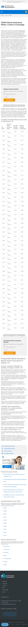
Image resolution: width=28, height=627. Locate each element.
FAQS (19, 2)
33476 (3, 288)
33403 (3, 131)
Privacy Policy (24, 624)
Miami (5, 555)
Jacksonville (6, 549)
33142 (5, 520)
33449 (3, 240)
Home (3, 15)
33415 (3, 175)
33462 (3, 258)
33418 (3, 179)
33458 (3, 245)
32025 (5, 514)
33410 (3, 153)
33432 (3, 201)
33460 (3, 249)
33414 (3, 170)
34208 (5, 523)
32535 (5, 526)
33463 (3, 262)
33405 (3, 140)
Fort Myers (6, 552)
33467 (3, 266)
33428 (3, 188)
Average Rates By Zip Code (10, 612)
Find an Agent (15, 2)
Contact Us (18, 624)
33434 (3, 210)
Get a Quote (9, 2)
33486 (3, 314)
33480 (3, 301)
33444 (3, 227)
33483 (3, 306)
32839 (5, 507)
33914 (5, 532)
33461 (3, 253)
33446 (3, 236)
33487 (3, 319)
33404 (3, 135)
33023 (5, 529)
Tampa (5, 564)
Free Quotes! (9, 353)
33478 (3, 297)
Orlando (5, 561)
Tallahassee (6, 546)
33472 (3, 279)
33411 (3, 157)
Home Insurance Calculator (10, 613)
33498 (3, 327)
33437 (3, 223)
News (13, 624)
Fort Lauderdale (7, 558)
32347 (5, 535)
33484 (3, 310)
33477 (3, 293)
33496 (3, 323)
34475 (5, 517)
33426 (3, 183)
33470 (3, 275)
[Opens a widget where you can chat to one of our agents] (4, 624)
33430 (3, 192)
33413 (3, 166)
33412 (3, 162)
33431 (3, 197)
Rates (6, 15)
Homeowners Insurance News (11, 614)
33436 (3, 218)
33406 (3, 144)
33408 (3, 149)
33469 (3, 271)
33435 (3, 214)
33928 (5, 511)
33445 (3, 231)
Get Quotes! (9, 100)
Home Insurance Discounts (10, 615)
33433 (3, 205)
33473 (3, 284)
